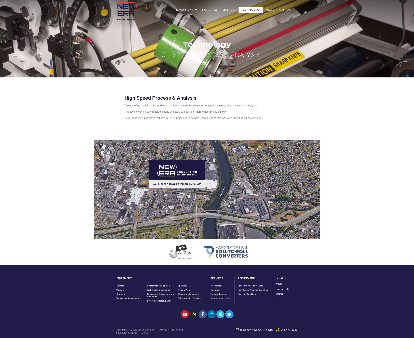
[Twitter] (229, 314)
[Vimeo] (220, 314)
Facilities (210, 9)
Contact (286, 9)
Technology (251, 9)
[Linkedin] (211, 314)
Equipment (185, 9)
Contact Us (282, 289)
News (270, 9)
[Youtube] (185, 314)
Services (229, 9)
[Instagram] (194, 314)
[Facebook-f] (203, 314)
